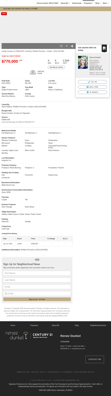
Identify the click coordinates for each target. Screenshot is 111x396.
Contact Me (94, 359)
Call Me (93, 81)
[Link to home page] (9, 3)
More (106, 4)
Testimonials (77, 3)
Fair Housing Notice (84, 372)
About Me (65, 4)
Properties (89, 4)
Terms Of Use (23, 372)
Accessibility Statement (60, 372)
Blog (98, 4)
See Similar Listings (56, 67)
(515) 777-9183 (65, 346)
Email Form (93, 87)
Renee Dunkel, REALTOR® (47, 3)
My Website (93, 92)
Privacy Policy (39, 372)
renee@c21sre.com (78, 348)
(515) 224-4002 (78, 346)
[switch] (61, 46)
